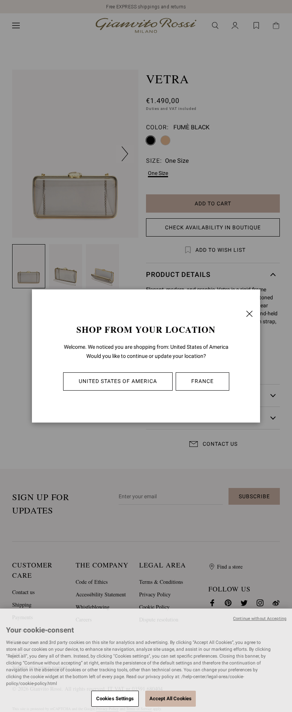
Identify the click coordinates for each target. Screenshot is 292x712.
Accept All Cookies (170, 698)
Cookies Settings (115, 698)
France (202, 381)
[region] (146, 660)
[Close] (249, 314)
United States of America (118, 381)
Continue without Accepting (259, 618)
